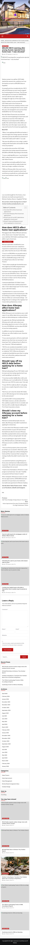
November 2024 (6, 738)
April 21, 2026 (9, 880)
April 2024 (4, 758)
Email (17, 629)
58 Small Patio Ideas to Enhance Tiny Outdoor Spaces (13, 671)
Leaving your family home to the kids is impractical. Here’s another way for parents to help (14, 589)
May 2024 (4, 755)
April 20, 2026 (9, 907)
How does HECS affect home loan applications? (13, 210)
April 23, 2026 (9, 825)
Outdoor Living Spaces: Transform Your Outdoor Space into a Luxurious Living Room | (14, 676)
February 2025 (6, 730)
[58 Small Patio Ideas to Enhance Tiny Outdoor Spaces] (15, 838)
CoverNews (22, 940)
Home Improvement (7, 778)
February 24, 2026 (10, 564)
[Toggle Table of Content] (25, 207)
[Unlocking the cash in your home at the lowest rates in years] (15, 549)
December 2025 (6, 702)
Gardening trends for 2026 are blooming (12, 684)
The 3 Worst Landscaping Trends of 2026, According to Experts (12, 680)
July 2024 (4, 749)
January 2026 (5, 699)
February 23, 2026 (10, 592)
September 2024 (6, 744)
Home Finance (5, 530)
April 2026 (4, 693)
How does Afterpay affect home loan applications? (14, 214)
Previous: (15, 498)
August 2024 (5, 746)
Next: (15, 503)
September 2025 (6, 710)
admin (4, 54)
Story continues (8, 241)
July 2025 (4, 716)
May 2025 (4, 721)
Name (4, 629)
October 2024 (5, 741)
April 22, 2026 (9, 852)
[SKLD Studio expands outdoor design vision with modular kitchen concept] (15, 811)
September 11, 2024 (11, 54)
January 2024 (5, 766)
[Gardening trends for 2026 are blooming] (15, 921)
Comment (5, 609)
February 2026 (6, 696)
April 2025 (4, 724)
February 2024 (6, 763)
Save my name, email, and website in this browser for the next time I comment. (13, 644)
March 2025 (5, 727)
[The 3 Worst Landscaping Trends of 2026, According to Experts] (15, 893)
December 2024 (6, 735)
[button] (2, 36)
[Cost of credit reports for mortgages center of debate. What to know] (15, 523)
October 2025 (5, 707)
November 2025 (6, 704)
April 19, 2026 (9, 933)
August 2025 (5, 713)
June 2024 (4, 752)
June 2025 (4, 718)
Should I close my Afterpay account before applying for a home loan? (13, 222)
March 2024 (5, 760)
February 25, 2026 (10, 537)
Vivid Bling (3, 794)
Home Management (7, 781)
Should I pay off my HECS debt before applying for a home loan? (14, 218)
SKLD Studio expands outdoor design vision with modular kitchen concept (14, 667)
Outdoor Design (6, 786)
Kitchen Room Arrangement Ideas (10, 783)
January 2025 (5, 732)
